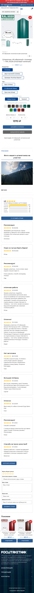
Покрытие (5, 67)
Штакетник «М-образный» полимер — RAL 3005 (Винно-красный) (9, 533)
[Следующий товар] (31, 56)
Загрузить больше (9, 463)
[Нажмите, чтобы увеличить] (4, 35)
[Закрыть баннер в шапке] (32, 1)
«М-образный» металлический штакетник (14, 53)
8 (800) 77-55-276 (27, 5)
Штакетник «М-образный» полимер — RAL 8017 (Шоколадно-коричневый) (25, 533)
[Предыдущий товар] (28, 56)
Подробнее (9, 540)
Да (17, 12)
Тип (3, 81)
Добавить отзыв (9, 506)
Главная (4, 51)
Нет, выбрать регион (8, 12)
